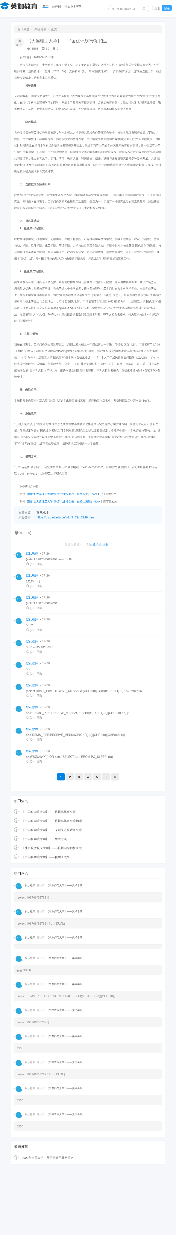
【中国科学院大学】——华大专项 (44, 839)
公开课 (56, 6)
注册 (157, 8)
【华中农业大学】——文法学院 (64, 1010)
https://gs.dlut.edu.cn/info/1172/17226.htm (65, 517)
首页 (45, 6)
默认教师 (32, 553)
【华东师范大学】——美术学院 (64, 885)
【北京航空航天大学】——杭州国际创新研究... (53, 848)
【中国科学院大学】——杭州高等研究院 (49, 811)
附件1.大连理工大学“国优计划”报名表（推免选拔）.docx (63, 494)
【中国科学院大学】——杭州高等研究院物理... (53, 821)
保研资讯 (40, 29)
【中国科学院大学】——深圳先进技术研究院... (53, 830)
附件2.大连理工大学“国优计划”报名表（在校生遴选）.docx (64, 501)
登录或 (97, 544)
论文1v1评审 (72, 6)
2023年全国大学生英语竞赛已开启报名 (48, 1157)
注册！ (106, 544)
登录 (167, 8)
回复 (40, 564)
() (32, 564)
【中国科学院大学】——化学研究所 (46, 857)
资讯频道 (23, 29)
